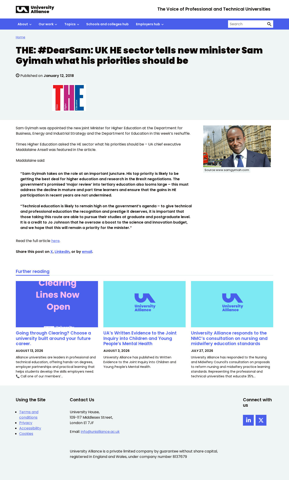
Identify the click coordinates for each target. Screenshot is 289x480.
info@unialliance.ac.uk (100, 431)
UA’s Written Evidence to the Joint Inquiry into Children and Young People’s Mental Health (140, 338)
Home (20, 37)
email (87, 251)
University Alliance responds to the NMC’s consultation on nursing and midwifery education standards (229, 338)
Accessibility (30, 428)
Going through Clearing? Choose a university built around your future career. (53, 338)
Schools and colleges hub (107, 24)
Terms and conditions (28, 414)
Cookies (26, 433)
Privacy (25, 422)
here (55, 240)
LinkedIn (62, 251)
